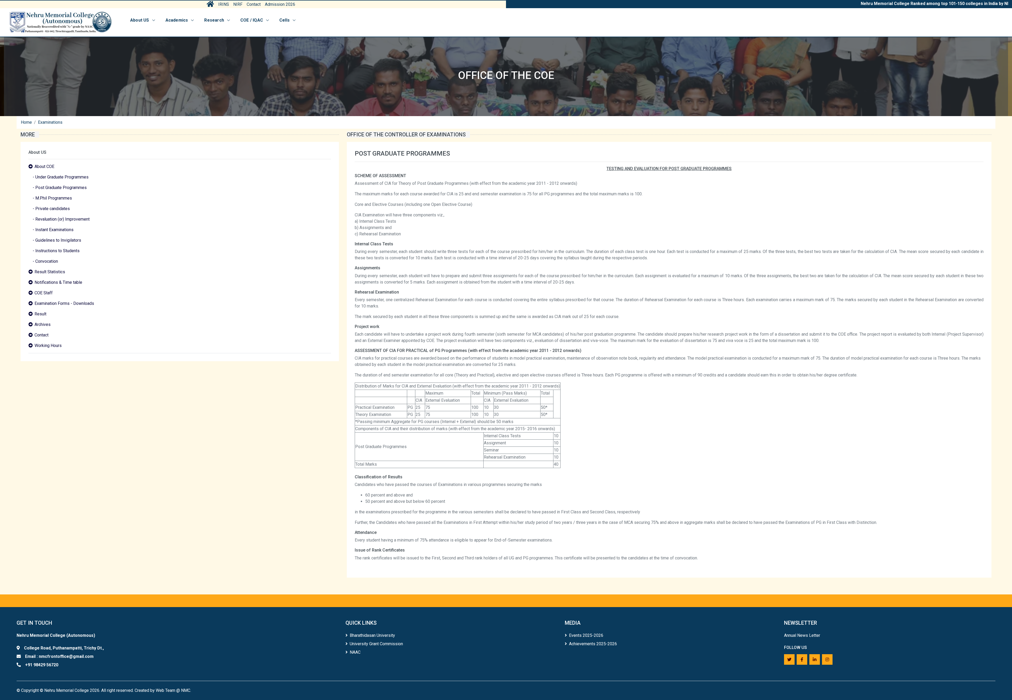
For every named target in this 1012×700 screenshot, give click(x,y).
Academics (177, 20)
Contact (254, 4)
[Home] (60, 22)
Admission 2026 (280, 4)
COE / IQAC (251, 20)
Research (214, 20)
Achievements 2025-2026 (593, 643)
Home (26, 122)
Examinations (50, 122)
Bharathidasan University (372, 635)
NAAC (355, 652)
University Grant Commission (376, 643)
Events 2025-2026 (586, 635)
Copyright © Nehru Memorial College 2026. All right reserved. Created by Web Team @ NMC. (106, 690)
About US (139, 20)
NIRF (237, 4)
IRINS (223, 4)
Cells (284, 20)
